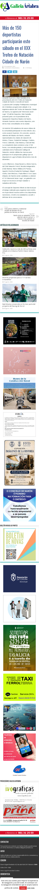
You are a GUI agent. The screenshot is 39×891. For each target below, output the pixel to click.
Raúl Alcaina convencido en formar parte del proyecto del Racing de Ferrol (18, 305)
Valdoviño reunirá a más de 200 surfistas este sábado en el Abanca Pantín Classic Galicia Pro (19, 251)
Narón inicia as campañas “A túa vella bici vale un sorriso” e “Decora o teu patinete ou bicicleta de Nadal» (23, 217)
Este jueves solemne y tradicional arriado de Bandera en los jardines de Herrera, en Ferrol (15, 209)
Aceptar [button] (23, 888)
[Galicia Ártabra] (19, 6)
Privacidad (11, 870)
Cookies (17, 870)
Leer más (31, 888)
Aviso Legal (3, 870)
